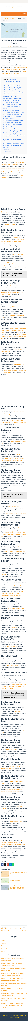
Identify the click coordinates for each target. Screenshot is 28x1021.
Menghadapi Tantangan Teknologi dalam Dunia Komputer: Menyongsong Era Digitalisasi (12, 1005)
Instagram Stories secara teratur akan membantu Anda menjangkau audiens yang (13, 534)
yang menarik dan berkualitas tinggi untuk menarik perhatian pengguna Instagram (12, 241)
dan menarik (14, 237)
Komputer (4, 943)
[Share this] (2, 864)
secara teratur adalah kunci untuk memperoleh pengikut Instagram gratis (13, 330)
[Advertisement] (14, 193)
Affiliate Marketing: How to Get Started (21, 928)
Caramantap (8, 923)
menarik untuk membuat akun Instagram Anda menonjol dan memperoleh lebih (13, 422)
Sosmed (3, 946)
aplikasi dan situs (13, 286)
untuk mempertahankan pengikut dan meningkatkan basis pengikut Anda (12, 593)
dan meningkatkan (10, 225)
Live (19, 547)
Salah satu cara (5, 212)
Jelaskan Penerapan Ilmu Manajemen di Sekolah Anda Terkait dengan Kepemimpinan (17, 887)
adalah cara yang (18, 254)
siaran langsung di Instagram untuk (14, 551)
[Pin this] (8, 864)
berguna (3, 574)
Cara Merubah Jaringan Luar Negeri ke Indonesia (17, 879)
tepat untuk (18, 711)
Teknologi (4, 949)
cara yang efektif (19, 364)
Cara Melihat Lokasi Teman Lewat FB (18, 872)
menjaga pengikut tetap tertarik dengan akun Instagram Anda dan (13, 336)
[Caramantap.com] (14, 6)
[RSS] (14, 1)
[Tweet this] (5, 864)
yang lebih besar (18, 267)
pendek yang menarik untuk (16, 608)
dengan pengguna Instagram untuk (17, 585)
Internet (3, 940)
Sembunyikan (13, 79)
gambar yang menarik (12, 749)
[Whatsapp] (13, 864)
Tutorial (3, 952)
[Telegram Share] (10, 864)
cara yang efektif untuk (12, 307)
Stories (20, 528)
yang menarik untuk (14, 507)
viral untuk (19, 454)
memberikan (13, 627)
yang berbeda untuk (16, 821)
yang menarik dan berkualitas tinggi (15, 513)
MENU (24, 13)
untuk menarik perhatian (13, 665)
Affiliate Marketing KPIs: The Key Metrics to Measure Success (6, 929)
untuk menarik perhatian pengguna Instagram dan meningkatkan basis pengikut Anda (13, 686)
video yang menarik (11, 646)
